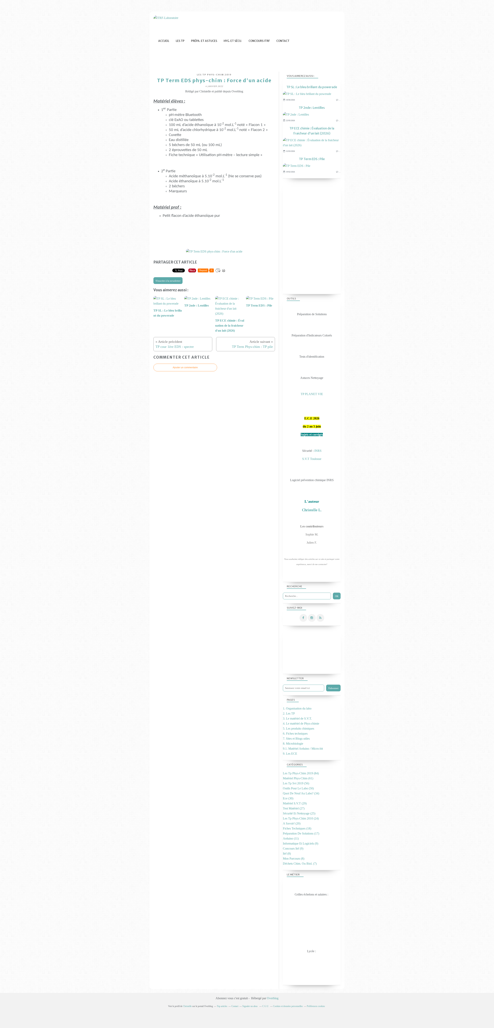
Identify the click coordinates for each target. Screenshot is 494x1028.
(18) (297, 828)
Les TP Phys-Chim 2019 (214, 74)
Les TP (180, 41)
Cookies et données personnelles (288, 1006)
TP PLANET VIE (312, 394)
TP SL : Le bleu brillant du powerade (311, 87)
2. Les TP (289, 713)
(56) (296, 783)
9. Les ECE (290, 753)
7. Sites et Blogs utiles (296, 738)
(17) (301, 833)
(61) (298, 778)
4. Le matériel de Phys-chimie (301, 723)
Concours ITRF (259, 41)
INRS (317, 450)
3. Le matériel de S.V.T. (297, 718)
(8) (287, 853)
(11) (291, 838)
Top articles (222, 1006)
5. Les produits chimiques (298, 728)
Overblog (272, 998)
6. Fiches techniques (295, 733)
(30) (288, 798)
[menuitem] (163, 41)
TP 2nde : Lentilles (312, 108)
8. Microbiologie (293, 743)
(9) (300, 843)
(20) (291, 823)
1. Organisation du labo (297, 708)
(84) (301, 773)
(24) (301, 818)
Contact (282, 41)
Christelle (187, 1006)
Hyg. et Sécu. (233, 41)
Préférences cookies (316, 1006)
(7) (300, 863)
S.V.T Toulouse (311, 458)
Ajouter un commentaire (185, 367)
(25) (299, 813)
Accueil (163, 41)
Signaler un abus (250, 1006)
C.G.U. (265, 1006)
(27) (294, 808)
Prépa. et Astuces (204, 41)
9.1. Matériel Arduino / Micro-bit (303, 748)
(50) (298, 788)
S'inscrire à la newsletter (168, 280)
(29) (295, 803)
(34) (301, 793)
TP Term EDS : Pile (312, 159)
